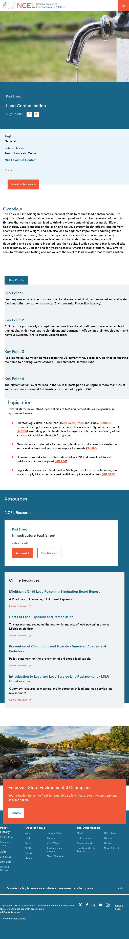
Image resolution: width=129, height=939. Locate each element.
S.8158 (65, 423)
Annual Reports (85, 842)
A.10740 (77, 423)
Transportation (54, 832)
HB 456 (61, 461)
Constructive (19, 918)
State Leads (6, 861)
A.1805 (22, 431)
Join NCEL (5, 856)
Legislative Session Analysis (86, 850)
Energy (28, 852)
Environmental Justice (54, 850)
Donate (16, 813)
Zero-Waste (53, 842)
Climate (29, 857)
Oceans (51, 837)
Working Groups (4, 868)
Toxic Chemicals (55, 856)
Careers (108, 837)
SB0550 (105, 423)
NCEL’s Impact (84, 837)
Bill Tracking (6, 837)
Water (28, 842)
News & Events (112, 848)
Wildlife (28, 848)
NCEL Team (110, 832)
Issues (28, 832)
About (80, 832)
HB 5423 (109, 474)
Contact (9, 170)
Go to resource (18, 606)
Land (27, 837)
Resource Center (5, 844)
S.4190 (92, 448)
